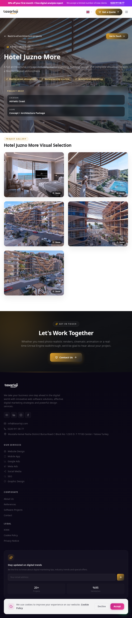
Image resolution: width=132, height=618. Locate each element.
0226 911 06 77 (117, 2)
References (10, 504)
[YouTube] (7, 415)
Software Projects (13, 509)
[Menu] (126, 12)
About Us (9, 498)
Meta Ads (13, 466)
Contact (8, 515)
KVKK (6, 529)
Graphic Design (16, 481)
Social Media (14, 471)
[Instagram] (21, 415)
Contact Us (66, 357)
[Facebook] (28, 415)
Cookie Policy (11, 535)
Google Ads (14, 461)
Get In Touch (115, 36)
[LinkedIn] (14, 415)
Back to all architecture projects (25, 36)
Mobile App (14, 456)
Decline (102, 606)
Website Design (16, 451)
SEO (10, 476)
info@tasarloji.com (18, 423)
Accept (117, 606)
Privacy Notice (11, 540)
